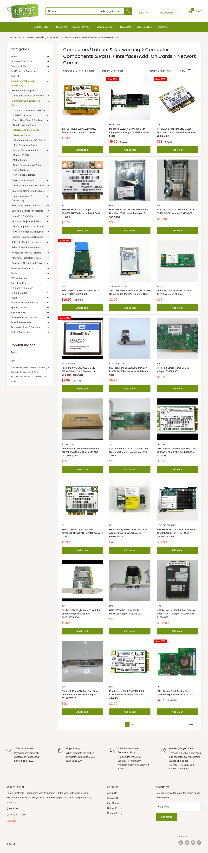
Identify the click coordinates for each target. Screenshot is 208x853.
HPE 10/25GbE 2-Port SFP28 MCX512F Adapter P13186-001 (125, 612)
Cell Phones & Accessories (24, 71)
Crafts (14, 273)
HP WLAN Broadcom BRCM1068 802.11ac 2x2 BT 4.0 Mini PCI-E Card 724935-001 (176, 132)
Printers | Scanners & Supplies (27, 237)
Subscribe (166, 816)
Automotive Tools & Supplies (25, 327)
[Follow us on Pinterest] (199, 842)
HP (12, 356)
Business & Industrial (21, 61)
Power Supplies (21, 170)
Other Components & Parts (27, 165)
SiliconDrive (68, 363)
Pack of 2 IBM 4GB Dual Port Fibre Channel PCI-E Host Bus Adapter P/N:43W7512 (80, 694)
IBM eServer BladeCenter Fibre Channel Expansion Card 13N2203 (175, 693)
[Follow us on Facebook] (180, 842)
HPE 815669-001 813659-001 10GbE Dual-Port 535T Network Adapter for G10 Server (128, 213)
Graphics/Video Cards (24, 125)
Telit (159, 286)
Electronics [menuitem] (81, 27)
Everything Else (19, 283)
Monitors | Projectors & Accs (26, 221)
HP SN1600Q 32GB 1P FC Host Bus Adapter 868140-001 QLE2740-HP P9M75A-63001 (128, 533)
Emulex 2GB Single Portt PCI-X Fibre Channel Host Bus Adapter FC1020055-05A (81, 614)
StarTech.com (117, 363)
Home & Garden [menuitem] (104, 27)
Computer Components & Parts (26, 103)
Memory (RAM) (21, 155)
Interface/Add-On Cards (26, 130)
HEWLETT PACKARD (166, 525)
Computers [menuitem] (41, 27)
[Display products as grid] (189, 70)
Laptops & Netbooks (22, 216)
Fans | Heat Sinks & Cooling (27, 120)
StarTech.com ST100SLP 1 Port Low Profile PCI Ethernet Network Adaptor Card (128, 371)
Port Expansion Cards (25, 145)
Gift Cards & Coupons (22, 288)
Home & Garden (19, 293)
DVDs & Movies (19, 278)
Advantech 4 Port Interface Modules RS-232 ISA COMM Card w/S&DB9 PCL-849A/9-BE (80, 452)
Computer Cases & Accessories (29, 110)
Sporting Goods (19, 307)
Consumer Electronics (22, 268)
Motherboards (20, 160)
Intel (64, 125)
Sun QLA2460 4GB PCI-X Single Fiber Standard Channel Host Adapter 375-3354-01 (129, 452)
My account (167, 12)
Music (14, 297)
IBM (13, 361)
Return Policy (114, 808)
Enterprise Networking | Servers (28, 191)
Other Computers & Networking (28, 226)
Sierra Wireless (118, 286)
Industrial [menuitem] (60, 27)
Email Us (11, 821)
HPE (111, 205)
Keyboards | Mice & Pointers (26, 205)
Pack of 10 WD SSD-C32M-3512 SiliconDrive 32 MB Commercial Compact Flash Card (79, 371)
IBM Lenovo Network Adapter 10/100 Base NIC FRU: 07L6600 (81, 292)
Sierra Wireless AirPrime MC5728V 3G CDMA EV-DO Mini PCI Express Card (129, 292)
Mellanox (114, 125)
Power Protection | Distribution (27, 231)
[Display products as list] (195, 70)
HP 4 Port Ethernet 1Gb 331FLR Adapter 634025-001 (173, 370)
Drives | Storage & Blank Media (28, 185)
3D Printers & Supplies (23, 90)
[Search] (128, 11)
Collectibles (16, 76)
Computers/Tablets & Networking (22, 83)
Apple (14, 352)
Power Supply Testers (24, 174)
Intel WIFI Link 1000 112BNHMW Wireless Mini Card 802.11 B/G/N (79, 130)
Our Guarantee (115, 803)
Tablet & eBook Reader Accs (26, 242)
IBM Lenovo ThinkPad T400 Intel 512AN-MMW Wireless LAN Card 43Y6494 (126, 694)
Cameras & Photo (20, 66)
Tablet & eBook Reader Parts (27, 247)
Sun (111, 444)
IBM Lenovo (163, 444)
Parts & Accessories (21, 322)
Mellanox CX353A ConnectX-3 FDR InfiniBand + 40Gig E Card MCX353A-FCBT (129, 132)
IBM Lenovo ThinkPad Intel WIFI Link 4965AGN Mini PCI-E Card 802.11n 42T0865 (176, 452)
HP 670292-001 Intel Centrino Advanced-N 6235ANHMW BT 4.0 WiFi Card (82, 533)
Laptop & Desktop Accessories (27, 210)
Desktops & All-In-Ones (24, 180)
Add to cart (82, 149)
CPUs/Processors (22, 115)
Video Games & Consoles (24, 317)
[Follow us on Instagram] (193, 842)
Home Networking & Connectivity (22, 198)
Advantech (68, 444)
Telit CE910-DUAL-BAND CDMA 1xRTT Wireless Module (174, 292)
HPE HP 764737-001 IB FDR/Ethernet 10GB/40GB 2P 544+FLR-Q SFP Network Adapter (176, 533)
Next (190, 724)
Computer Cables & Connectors (28, 95)
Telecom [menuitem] (125, 27)
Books (14, 56)
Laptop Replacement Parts (26, 150)
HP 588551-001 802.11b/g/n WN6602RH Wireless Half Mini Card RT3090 (81, 213)
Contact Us (113, 798)
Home (9, 37)
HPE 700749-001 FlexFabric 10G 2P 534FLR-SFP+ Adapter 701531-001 (176, 211)
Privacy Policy (115, 813)
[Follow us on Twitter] (187, 842)
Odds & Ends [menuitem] (144, 27)
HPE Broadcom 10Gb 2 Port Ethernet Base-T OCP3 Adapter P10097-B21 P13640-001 (176, 614)
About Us (112, 793)
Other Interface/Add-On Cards (29, 140)
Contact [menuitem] (163, 27)
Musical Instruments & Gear (25, 302)
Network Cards (22, 135)
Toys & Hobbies (19, 312)
